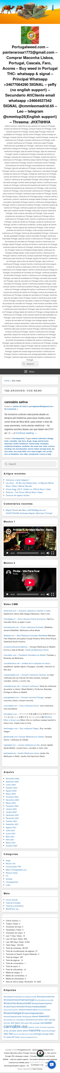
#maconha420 (23, 1003)
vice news (8, 451)
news (45, 446)
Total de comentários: (15, 963)
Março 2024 (11, 793)
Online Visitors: (12, 920)
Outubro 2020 (11, 845)
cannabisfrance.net (12, 663)
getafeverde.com (11, 736)
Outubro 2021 (11, 821)
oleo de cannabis (19, 1034)
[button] (52, 1065)
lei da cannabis (10, 1030)
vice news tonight (34, 451)
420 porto (25, 1023)
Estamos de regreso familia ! (18, 495)
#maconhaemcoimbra (11, 1010)
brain (6, 441)
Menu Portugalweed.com (16, 869)
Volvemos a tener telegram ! (18, 480)
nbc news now (36, 446)
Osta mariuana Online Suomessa (32, 619)
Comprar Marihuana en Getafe (31, 736)
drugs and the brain (40, 441)
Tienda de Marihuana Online (36, 649)
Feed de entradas (13, 902)
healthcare (23, 443)
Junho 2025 (11, 784)
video (8, 885)
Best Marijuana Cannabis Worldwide (32, 635)
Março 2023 (11, 802)
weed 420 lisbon (13, 1037)
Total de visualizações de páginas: (21, 951)
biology (50, 438)
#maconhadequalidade (35, 1006)
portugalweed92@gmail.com (41, 406)
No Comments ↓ (11, 409)
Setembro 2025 (12, 781)
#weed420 (44, 1016)
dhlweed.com (9, 635)
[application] (30, 541)
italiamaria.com (10, 610)
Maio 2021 (10, 836)
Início (6, 380)
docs (24, 441)
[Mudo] (47, 553)
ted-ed (30, 448)
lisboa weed (22, 1030)
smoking (8, 448)
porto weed (29, 1034)
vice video (24, 454)
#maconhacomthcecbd (14, 1006)
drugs (29, 441)
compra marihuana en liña (29, 745)
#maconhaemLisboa (28, 1009)
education (8, 443)
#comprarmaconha (45, 996)
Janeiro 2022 (11, 812)
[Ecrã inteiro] (52, 553)
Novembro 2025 (12, 778)
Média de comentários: (16, 975)
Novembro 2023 (12, 799)
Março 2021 (11, 842)
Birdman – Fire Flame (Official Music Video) (24, 492)
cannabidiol (46, 1022)
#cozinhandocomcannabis (44, 1000)
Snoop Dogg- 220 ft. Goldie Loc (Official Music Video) (28, 489)
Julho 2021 (10, 830)
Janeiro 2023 (11, 809)
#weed (34, 438)
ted (13, 448)
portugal (37, 1033)
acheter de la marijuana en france (35, 663)
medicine (26, 446)
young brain (34, 454)
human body (34, 443)
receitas (9, 878)
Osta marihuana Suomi (29, 705)
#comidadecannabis (29, 996)
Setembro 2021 (12, 824)
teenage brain (45, 448)
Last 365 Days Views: (15, 942)
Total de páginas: (13, 960)
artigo (8, 860)
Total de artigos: (13, 957)
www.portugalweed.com (29, 1037)
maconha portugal (48, 1030)
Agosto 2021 (11, 827)
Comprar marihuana (30, 686)
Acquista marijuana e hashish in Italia (34, 610)
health (15, 443)
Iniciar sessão (12, 899)
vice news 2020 (20, 451)
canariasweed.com (11, 674)
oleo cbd (8, 1033)
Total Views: (11, 945)
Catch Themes (37, 1069)
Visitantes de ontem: (15, 932)
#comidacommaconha (13, 996)
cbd (19, 441)
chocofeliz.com (10, 655)
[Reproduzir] (7, 553)
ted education (21, 448)
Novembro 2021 (12, 818)
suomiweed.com (10, 705)
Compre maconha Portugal (32, 697)
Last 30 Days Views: (15, 938)
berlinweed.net (10, 753)
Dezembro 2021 (12, 815)
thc (53, 448)
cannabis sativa (16, 402)
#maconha (10, 1003)
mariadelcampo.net (12, 686)
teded (36, 448)
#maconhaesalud (44, 1009)
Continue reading (26, 433)
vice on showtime (11, 454)
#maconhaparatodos (33, 1013)
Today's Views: (12, 923)
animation (42, 438)
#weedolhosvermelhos (35, 1019)
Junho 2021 (11, 833)
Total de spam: (12, 966)
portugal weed (48, 1033)
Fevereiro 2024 (12, 796)
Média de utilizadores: (15, 978)
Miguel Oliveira (12, 510)
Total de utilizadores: (15, 969)
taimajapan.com (10, 713)
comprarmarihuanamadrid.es (16, 646)
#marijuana (27, 1016)
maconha (34, 1030)
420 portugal (34, 1023)
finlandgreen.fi (9, 619)
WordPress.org (12, 908)
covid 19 (38, 1027)
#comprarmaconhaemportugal (19, 999)
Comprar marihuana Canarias (34, 674)
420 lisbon (15, 1022)
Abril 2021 (10, 839)
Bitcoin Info (10, 863)
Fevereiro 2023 (12, 806)
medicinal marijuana (12, 446)
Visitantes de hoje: (14, 926)
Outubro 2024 (11, 787)
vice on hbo (47, 451)
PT (7, 875)
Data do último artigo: (15, 981)
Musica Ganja (11, 872)
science (51, 446)
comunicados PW (13, 866)
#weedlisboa (20, 1020)
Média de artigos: (13, 972)
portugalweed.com (11, 697)
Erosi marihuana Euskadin (32, 627)
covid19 (31, 1027)
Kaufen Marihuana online (28, 753)
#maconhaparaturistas (13, 1016)
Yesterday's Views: (14, 929)
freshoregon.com (11, 728)
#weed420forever (10, 1020)
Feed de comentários (15, 905)
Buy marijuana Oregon (29, 728)
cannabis (13, 441)
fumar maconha (48, 1027)
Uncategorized (18, 438)
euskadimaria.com (11, 627)
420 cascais (49, 1019)
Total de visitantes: (14, 948)
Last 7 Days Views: (14, 935)
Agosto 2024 (11, 790)
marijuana (44, 443)
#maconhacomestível (42, 1003)
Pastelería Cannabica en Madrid (32, 655)
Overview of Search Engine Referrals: (22, 954)
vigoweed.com (10, 745)
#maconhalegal (12, 1013)
